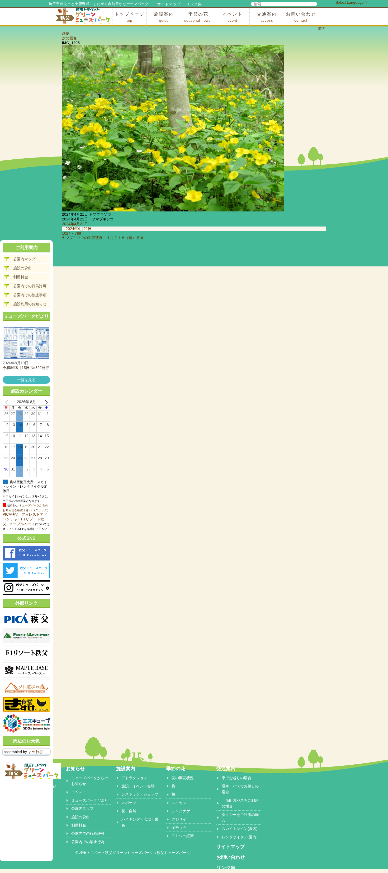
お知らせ (75, 768)
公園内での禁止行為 (88, 842)
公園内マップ (24, 259)
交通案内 (267, 17)
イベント (233, 17)
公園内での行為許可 (29, 286)
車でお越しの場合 (236, 778)
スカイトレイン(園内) (240, 828)
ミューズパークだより (89, 800)
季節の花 (198, 17)
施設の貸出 (22, 268)
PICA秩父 (10, 514)
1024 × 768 (71, 233)
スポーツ (128, 803)
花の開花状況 (183, 778)
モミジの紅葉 (183, 836)
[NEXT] (45, 402)
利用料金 (20, 277)
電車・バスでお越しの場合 (240, 789)
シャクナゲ (181, 811)
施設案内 (164, 17)
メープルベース (22, 524)
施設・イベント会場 (138, 786)
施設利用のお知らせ (29, 304)
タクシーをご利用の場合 (240, 817)
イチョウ (179, 827)
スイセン (179, 803)
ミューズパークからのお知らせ (89, 781)
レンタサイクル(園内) (240, 837)
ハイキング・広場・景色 (139, 822)
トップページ (130, 17)
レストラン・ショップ (139, 794)
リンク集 (194, 4)
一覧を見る (26, 380)
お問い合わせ (301, 17)
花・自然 (128, 811)
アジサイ (179, 819)
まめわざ (35, 752)
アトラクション (134, 778)
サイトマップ (169, 4)
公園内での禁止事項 (29, 295)
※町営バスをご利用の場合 (240, 803)
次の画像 (69, 38)
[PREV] (8, 402)
